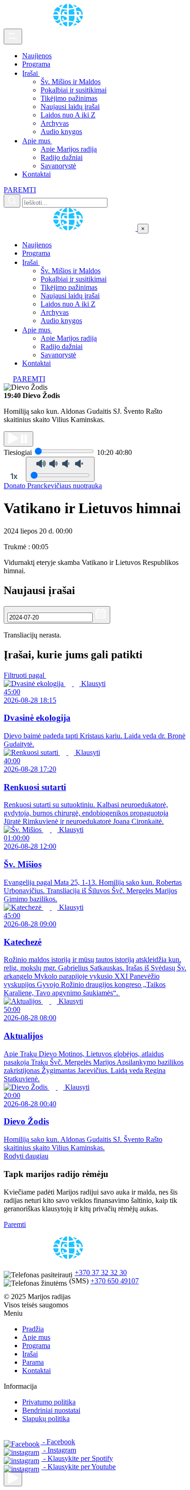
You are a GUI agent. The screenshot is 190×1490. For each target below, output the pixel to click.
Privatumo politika (49, 1402)
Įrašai (31, 73)
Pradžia (33, 1329)
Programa (36, 64)
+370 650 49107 (114, 1281)
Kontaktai (36, 174)
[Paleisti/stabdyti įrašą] (18, 439)
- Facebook (58, 1442)
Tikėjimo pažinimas (69, 98)
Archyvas (55, 123)
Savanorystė (58, 166)
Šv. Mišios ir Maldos (71, 82)
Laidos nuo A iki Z (68, 115)
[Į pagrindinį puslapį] (70, 228)
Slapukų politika (46, 1419)
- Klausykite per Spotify (77, 1458)
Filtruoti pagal (25, 675)
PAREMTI (20, 190)
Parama (33, 1362)
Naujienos (37, 56)
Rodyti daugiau (26, 1156)
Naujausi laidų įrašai (70, 106)
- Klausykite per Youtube (79, 1467)
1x (14, 476)
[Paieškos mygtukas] (12, 201)
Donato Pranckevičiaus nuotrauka (53, 486)
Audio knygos (61, 131)
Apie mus (37, 141)
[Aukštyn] (13, 1478)
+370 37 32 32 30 (101, 1272)
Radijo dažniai (62, 157)
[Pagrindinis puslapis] (70, 24)
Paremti (15, 1224)
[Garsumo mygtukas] (60, 469)
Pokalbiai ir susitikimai (74, 90)
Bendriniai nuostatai (51, 1410)
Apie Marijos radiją (69, 149)
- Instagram (59, 1450)
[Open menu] (13, 36)
